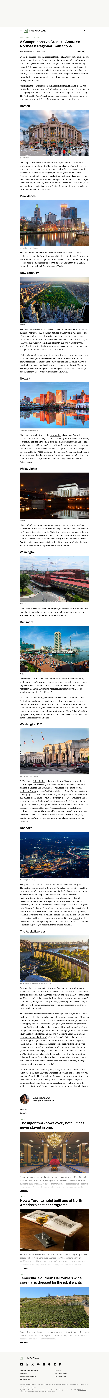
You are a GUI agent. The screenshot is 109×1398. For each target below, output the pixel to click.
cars (70, 1014)
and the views (79, 86)
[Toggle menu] (21, 30)
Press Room (24, 1387)
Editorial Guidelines (61, 1373)
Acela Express (61, 991)
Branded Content (25, 1379)
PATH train (42, 452)
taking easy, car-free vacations (34, 92)
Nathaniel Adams (27, 51)
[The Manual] (35, 31)
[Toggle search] (87, 30)
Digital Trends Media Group (28, 1384)
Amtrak (22, 325)
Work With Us (49, 1384)
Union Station (39, 781)
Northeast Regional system (35, 89)
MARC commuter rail (37, 685)
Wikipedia (23, 604)
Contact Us (23, 1373)
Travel (22, 1119)
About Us (58, 1370)
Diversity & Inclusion (62, 1384)
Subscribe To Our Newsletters (29, 1370)
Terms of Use (74, 1384)
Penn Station (64, 329)
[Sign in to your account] (84, 30)
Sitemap (33, 1387)
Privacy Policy (84, 1384)
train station (55, 435)
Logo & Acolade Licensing (28, 1376)
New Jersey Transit (51, 455)
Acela (74, 89)
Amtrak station (76, 608)
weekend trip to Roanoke (41, 894)
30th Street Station (41, 525)
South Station (24, 158)
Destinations (24, 1113)
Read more (24, 1191)
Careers (40, 1384)
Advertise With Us (60, 1376)
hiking (76, 918)
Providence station (32, 252)
